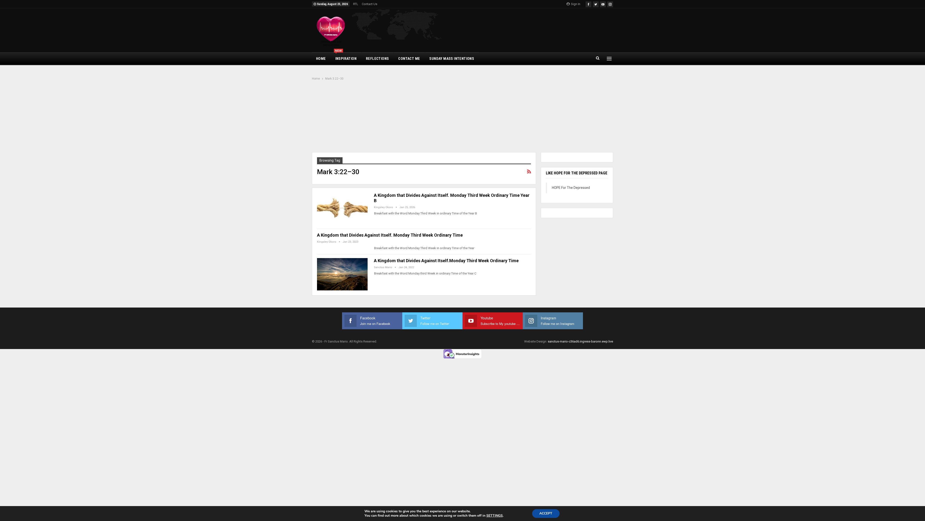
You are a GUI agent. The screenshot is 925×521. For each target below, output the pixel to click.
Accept (545, 513)
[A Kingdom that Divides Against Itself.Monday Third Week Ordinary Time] (342, 274)
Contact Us (369, 4)
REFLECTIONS (377, 58)
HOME (321, 58)
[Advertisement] (462, 117)
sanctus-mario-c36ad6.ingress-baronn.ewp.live (580, 341)
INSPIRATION (346, 57)
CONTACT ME (409, 58)
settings (494, 516)
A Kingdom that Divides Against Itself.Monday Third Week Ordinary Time (446, 260)
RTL (355, 4)
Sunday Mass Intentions (451, 58)
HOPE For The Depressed (571, 188)
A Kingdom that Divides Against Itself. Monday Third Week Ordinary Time (390, 235)
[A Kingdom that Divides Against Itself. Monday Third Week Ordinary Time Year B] (342, 209)
